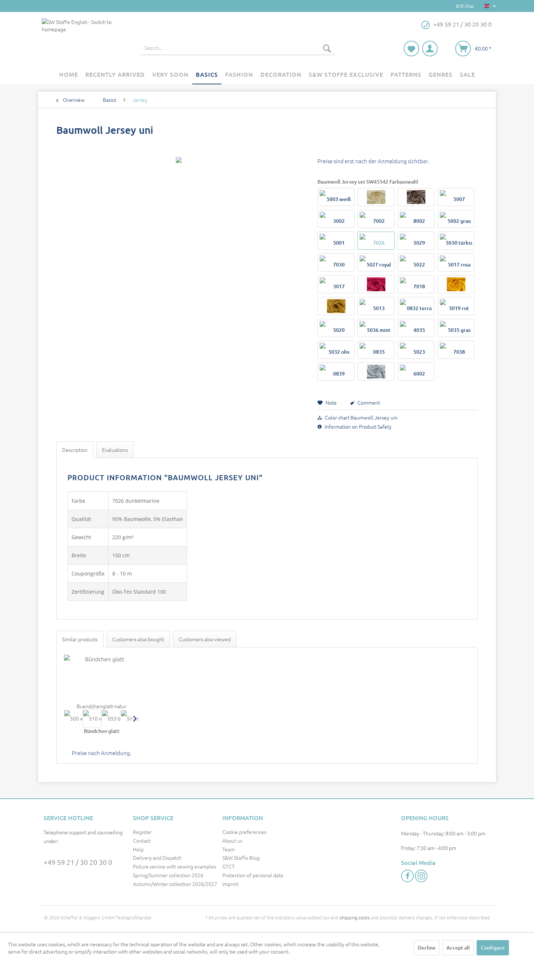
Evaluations (115, 449)
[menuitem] (238, 48)
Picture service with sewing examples (174, 866)
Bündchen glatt (102, 730)
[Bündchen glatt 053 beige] (111, 718)
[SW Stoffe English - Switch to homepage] (78, 38)
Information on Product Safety (358, 426)
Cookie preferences (244, 831)
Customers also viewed (205, 639)
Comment (368, 402)
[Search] (327, 48)
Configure (493, 947)
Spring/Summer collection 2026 (168, 875)
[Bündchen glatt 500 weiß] (73, 718)
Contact (141, 840)
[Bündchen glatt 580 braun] (130, 718)
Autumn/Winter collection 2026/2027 (175, 883)
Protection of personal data (252, 875)
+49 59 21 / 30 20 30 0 (78, 862)
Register (142, 831)
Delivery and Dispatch (157, 857)
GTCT (228, 866)
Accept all (458, 947)
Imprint (230, 883)
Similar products (80, 639)
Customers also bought (138, 639)
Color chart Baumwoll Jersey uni (360, 417)
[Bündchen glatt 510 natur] (92, 718)
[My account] (430, 48)
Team (228, 849)
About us (232, 840)
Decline (427, 947)
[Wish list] (411, 48)
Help (138, 849)
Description (75, 449)
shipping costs (355, 917)
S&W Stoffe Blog (241, 857)
